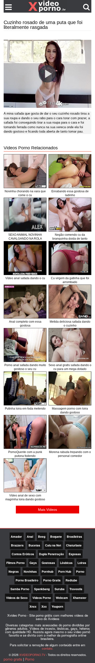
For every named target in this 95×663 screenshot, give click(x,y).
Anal (30, 536)
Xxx (44, 606)
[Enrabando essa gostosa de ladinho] (70, 171)
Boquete (56, 536)
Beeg (41, 536)
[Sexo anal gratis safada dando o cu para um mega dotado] (70, 345)
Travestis (75, 589)
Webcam (62, 598)
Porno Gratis (52, 580)
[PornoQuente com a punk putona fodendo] (25, 432)
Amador (16, 536)
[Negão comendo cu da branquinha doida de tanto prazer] (70, 214)
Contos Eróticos (23, 554)
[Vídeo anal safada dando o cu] (25, 258)
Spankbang (42, 589)
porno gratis (13, 659)
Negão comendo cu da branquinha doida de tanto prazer (69, 238)
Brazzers (17, 545)
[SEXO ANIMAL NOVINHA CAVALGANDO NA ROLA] (25, 214)
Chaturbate (74, 545)
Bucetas (34, 545)
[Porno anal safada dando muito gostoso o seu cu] (25, 345)
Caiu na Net (53, 545)
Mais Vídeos (47, 510)
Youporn (57, 606)
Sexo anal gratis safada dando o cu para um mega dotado (69, 367)
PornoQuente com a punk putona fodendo (25, 454)
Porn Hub (64, 571)
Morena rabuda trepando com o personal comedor (70, 454)
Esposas (75, 554)
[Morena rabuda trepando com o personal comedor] (70, 432)
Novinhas (30, 571)
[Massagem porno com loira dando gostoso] (70, 388)
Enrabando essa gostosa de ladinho (70, 193)
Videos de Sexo (17, 598)
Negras (14, 571)
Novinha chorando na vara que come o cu (25, 193)
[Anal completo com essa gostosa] (25, 301)
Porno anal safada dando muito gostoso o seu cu (25, 367)
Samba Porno (19, 589)
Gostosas (48, 563)
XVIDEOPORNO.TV (32, 655)
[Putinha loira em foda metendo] (25, 388)
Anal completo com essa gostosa (25, 323)
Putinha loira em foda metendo (25, 408)
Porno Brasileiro (27, 580)
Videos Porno (41, 598)
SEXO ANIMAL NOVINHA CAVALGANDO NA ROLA (25, 236)
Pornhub (47, 571)
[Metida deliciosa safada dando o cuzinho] (70, 301)
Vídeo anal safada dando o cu (25, 278)
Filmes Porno (15, 563)
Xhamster (79, 598)
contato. (47, 648)
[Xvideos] (47, 6)
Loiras (81, 563)
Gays (33, 563)
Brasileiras (74, 536)
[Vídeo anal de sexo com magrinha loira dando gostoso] (25, 475)
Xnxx (33, 606)
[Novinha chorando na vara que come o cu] (25, 171)
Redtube (71, 580)
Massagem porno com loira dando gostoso (70, 410)
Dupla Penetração (51, 554)
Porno (80, 571)
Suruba (60, 589)
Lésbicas (66, 563)
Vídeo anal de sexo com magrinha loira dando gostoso (25, 497)
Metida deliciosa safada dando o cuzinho (70, 323)
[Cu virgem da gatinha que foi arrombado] (70, 258)
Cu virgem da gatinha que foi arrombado (70, 280)
